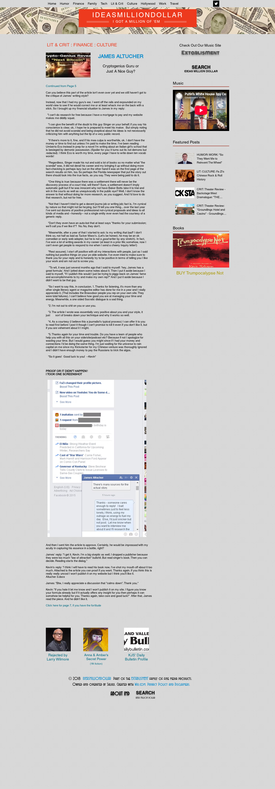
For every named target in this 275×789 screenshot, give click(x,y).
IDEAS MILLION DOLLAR (145, 698)
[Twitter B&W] (216, 4)
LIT (50, 44)
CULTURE (107, 44)
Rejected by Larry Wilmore (58, 657)
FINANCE (83, 44)
